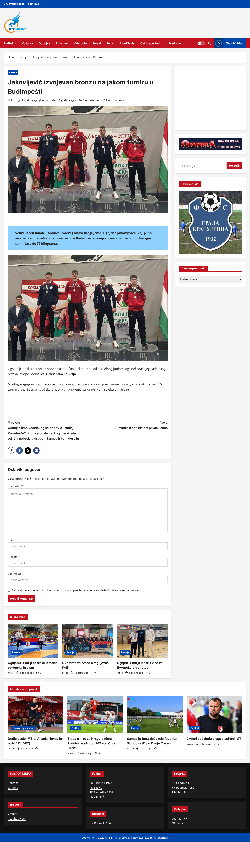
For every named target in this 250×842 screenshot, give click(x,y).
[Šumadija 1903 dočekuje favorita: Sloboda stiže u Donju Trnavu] (155, 714)
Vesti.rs (12, 814)
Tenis (110, 43)
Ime (11, 540)
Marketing (176, 43)
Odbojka (44, 43)
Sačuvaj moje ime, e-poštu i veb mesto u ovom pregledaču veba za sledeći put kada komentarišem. (76, 590)
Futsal (97, 43)
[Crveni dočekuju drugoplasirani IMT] (214, 714)
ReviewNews (141, 837)
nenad (11, 748)
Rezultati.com (17, 818)
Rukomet (62, 43)
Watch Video (234, 43)
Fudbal (8, 43)
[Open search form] (209, 43)
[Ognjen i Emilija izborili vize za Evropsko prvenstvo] (142, 641)
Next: (140, 425)
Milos (11, 100)
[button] (11, 450)
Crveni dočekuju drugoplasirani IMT (214, 739)
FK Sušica (96, 787)
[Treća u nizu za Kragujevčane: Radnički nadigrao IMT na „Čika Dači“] (95, 714)
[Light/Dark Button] (201, 43)
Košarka (27, 43)
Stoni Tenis (127, 43)
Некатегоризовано (23, 728)
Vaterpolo (80, 43)
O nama (13, 787)
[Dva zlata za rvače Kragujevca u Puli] (87, 641)
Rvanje (13, 72)
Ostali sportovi (150, 43)
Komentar (15, 486)
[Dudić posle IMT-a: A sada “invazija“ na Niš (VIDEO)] (35, 714)
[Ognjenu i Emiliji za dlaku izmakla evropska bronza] (33, 641)
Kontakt (13, 783)
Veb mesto (14, 573)
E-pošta (14, 557)
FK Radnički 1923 (101, 783)
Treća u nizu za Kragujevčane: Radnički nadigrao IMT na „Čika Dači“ (91, 743)
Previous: (43, 430)
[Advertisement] (88, 406)
